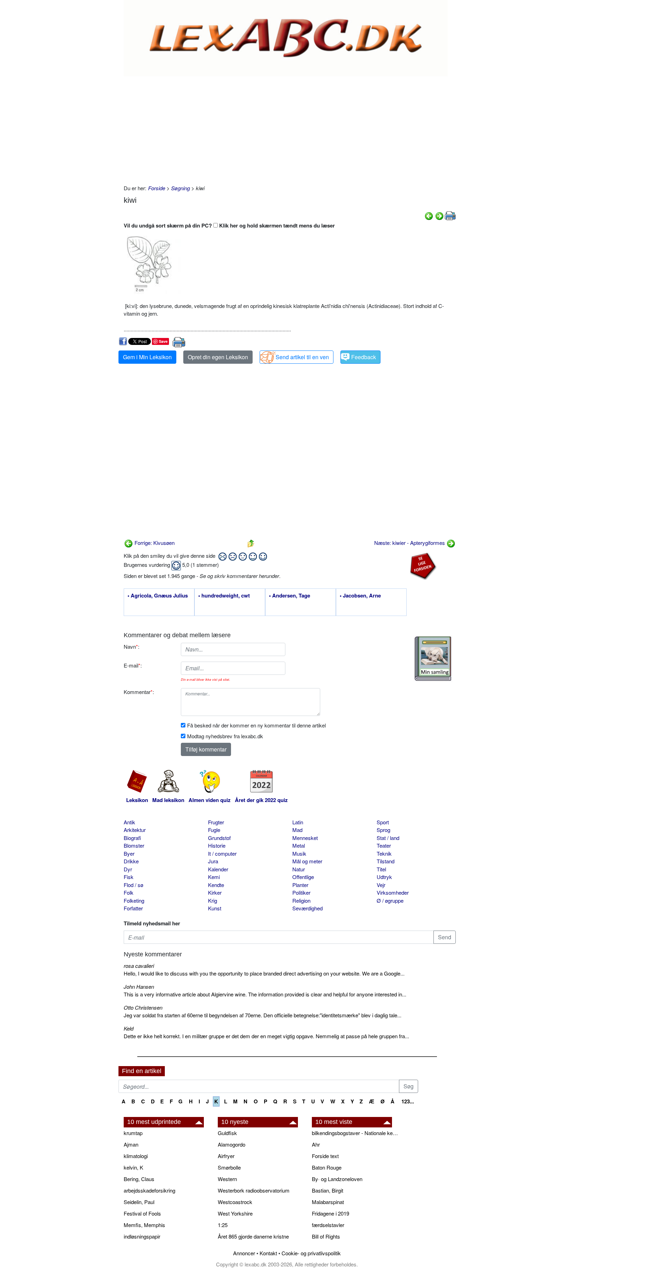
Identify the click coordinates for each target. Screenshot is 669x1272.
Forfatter (133, 908)
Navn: (131, 646)
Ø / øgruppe (390, 900)
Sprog (383, 829)
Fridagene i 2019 (330, 1213)
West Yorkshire (235, 1213)
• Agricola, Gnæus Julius (158, 595)
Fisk (128, 876)
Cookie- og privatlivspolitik (311, 1253)
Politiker (301, 892)
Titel (381, 869)
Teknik (384, 853)
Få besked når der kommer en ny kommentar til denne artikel (256, 725)
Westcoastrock (235, 1201)
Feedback (363, 357)
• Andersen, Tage (289, 595)
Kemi (214, 876)
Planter (300, 884)
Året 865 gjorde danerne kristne (253, 1236)
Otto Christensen (143, 1007)
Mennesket (305, 837)
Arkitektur (135, 829)
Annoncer (244, 1253)
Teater (384, 845)
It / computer (222, 853)
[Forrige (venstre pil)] (429, 215)
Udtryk (384, 876)
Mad (297, 829)
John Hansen (139, 986)
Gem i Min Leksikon (147, 357)
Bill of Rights (326, 1236)
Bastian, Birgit (327, 1190)
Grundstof (219, 837)
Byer (129, 853)
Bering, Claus (139, 1178)
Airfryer (226, 1155)
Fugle (214, 829)
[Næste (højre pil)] (439, 215)
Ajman (131, 1144)
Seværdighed (307, 908)
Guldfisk (227, 1132)
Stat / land (388, 837)
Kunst (214, 908)
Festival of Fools (142, 1213)
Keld (128, 1028)
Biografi (132, 837)
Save (163, 341)
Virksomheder (393, 892)
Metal (298, 845)
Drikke (131, 861)
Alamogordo (231, 1144)
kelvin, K (133, 1167)
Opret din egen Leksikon (218, 357)
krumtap (133, 1132)
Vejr (381, 884)
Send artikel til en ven (302, 357)
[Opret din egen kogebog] (433, 658)
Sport (383, 822)
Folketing (134, 900)
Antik (129, 822)
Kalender (218, 869)
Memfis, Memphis (144, 1224)
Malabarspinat (328, 1201)
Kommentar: (139, 691)
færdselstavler (328, 1224)
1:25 (223, 1224)
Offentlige (303, 876)
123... (407, 1101)
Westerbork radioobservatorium (254, 1190)
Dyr (128, 869)
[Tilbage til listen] (250, 542)
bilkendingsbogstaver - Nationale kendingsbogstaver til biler (355, 1132)
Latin (297, 822)
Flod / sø (133, 884)
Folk (128, 892)
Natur (298, 869)
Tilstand (385, 861)
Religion (301, 900)
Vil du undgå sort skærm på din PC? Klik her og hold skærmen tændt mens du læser (229, 225)
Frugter (216, 822)
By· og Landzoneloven (337, 1178)
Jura (213, 861)
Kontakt (268, 1253)
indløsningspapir (142, 1236)
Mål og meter (307, 861)
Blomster (134, 845)
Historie (216, 845)
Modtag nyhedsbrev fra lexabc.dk (225, 736)
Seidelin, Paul (139, 1201)
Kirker (215, 892)
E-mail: (133, 665)
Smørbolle (229, 1167)
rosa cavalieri (139, 965)
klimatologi (136, 1155)
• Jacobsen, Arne (360, 595)
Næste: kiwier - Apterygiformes (410, 542)
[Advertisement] (290, 128)
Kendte (216, 884)
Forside (156, 188)
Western (227, 1178)
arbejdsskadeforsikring (149, 1190)
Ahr (316, 1144)
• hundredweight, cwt (224, 595)
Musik (299, 853)
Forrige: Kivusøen (154, 542)
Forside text (325, 1155)
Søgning (180, 188)
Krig (212, 900)
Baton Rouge (326, 1167)
